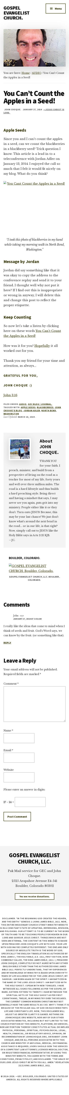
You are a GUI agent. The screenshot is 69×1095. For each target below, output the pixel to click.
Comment (11, 683)
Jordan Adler (32, 410)
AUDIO (23, 404)
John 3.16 (10, 395)
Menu (58, 8)
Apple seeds (28, 407)
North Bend (48, 410)
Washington (11, 413)
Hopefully (42, 346)
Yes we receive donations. (34, 896)
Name (8, 730)
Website (9, 769)
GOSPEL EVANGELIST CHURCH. (17, 13)
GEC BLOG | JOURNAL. (40, 404)
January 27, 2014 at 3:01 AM (27, 618)
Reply (8, 642)
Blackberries (45, 407)
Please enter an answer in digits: (24, 789)
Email (8, 750)
